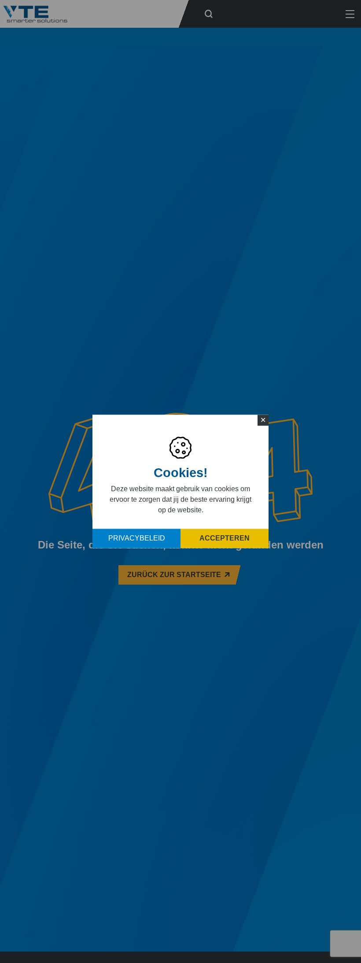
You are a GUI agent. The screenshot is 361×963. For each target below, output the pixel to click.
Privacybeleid (136, 538)
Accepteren (224, 538)
